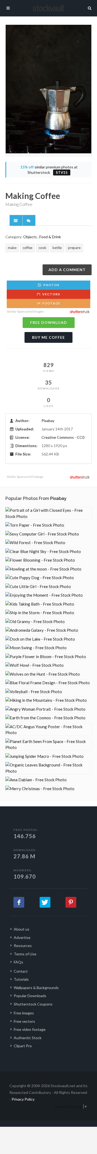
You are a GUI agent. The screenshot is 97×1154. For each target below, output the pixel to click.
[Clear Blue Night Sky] (43, 551)
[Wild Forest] (35, 543)
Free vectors (24, 1021)
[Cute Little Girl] (38, 586)
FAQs (18, 962)
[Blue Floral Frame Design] (47, 683)
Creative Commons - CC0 (62, 437)
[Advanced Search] (90, 7)
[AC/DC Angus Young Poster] (48, 730)
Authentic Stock (27, 1037)
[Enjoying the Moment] (44, 595)
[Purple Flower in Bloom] (45, 657)
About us (21, 929)
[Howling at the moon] (43, 569)
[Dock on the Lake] (40, 639)
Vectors (50, 294)
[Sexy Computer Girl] (42, 534)
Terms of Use (25, 954)
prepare (74, 248)
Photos (51, 285)
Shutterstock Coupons (33, 1004)
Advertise (22, 937)
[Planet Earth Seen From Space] (48, 744)
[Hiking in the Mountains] (46, 700)
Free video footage (30, 1029)
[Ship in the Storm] (39, 613)
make (12, 248)
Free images (24, 1013)
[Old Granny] (35, 622)
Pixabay (47, 420)
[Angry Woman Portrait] (45, 709)
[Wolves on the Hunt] (42, 674)
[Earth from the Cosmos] (45, 718)
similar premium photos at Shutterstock (49, 170)
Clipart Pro (23, 1046)
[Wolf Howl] (34, 665)
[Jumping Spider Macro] (44, 756)
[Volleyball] (33, 692)
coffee (27, 248)
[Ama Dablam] (36, 780)
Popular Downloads (30, 995)
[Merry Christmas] (39, 789)
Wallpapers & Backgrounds (36, 987)
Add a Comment (67, 269)
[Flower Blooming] (40, 560)
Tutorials (21, 979)
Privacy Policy (23, 1099)
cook (42, 248)
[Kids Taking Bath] (39, 604)
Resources (23, 945)
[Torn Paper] (34, 525)
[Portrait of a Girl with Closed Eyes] (48, 513)
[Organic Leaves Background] (48, 768)
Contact (21, 971)
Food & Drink (50, 236)
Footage (50, 303)
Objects (30, 236)
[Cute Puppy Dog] (39, 578)
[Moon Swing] (36, 648)
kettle (57, 248)
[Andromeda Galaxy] (41, 630)
